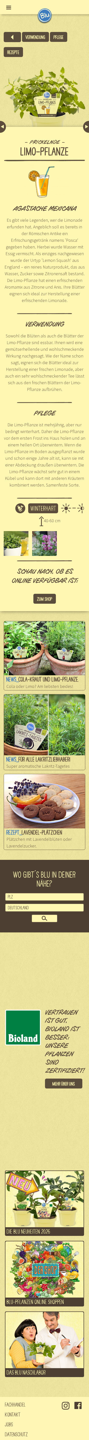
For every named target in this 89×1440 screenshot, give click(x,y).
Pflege (59, 37)
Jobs (9, 1424)
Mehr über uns (63, 1083)
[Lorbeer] (86, 127)
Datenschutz (16, 1434)
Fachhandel (15, 1404)
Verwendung (35, 37)
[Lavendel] (3, 127)
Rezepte (13, 52)
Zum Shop (44, 599)
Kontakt (13, 1414)
